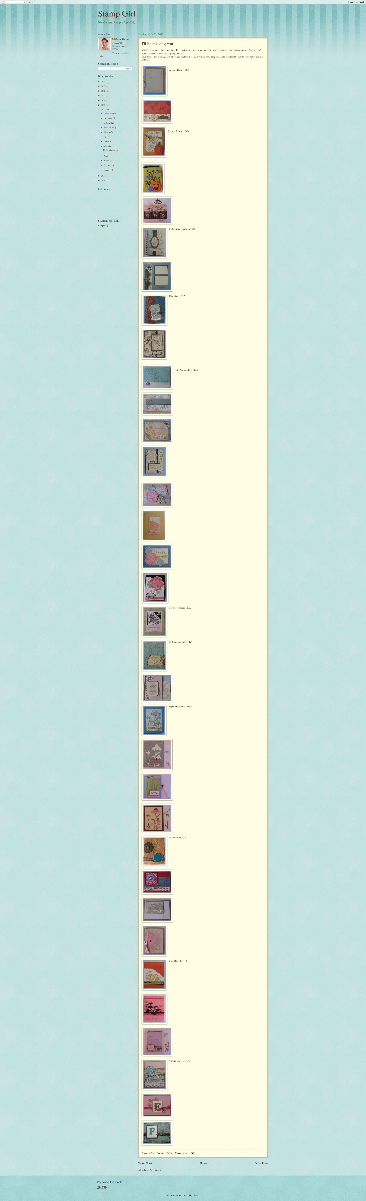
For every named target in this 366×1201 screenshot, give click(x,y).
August (107, 132)
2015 (103, 95)
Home (203, 1163)
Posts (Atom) (155, 1169)
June (106, 141)
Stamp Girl (117, 13)
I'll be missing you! (158, 43)
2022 (103, 81)
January (107, 169)
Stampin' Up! (103, 225)
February (108, 165)
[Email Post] (192, 1153)
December (108, 113)
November (108, 118)
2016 (103, 90)
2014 (103, 100)
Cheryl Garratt (122, 39)
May (106, 146)
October (107, 122)
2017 (103, 86)
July (106, 136)
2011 (103, 175)
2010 (103, 180)
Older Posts (261, 1163)
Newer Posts (145, 1163)
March (107, 160)
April (106, 155)
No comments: (181, 1153)
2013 (103, 104)
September (108, 127)
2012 (103, 109)
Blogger (196, 1195)
